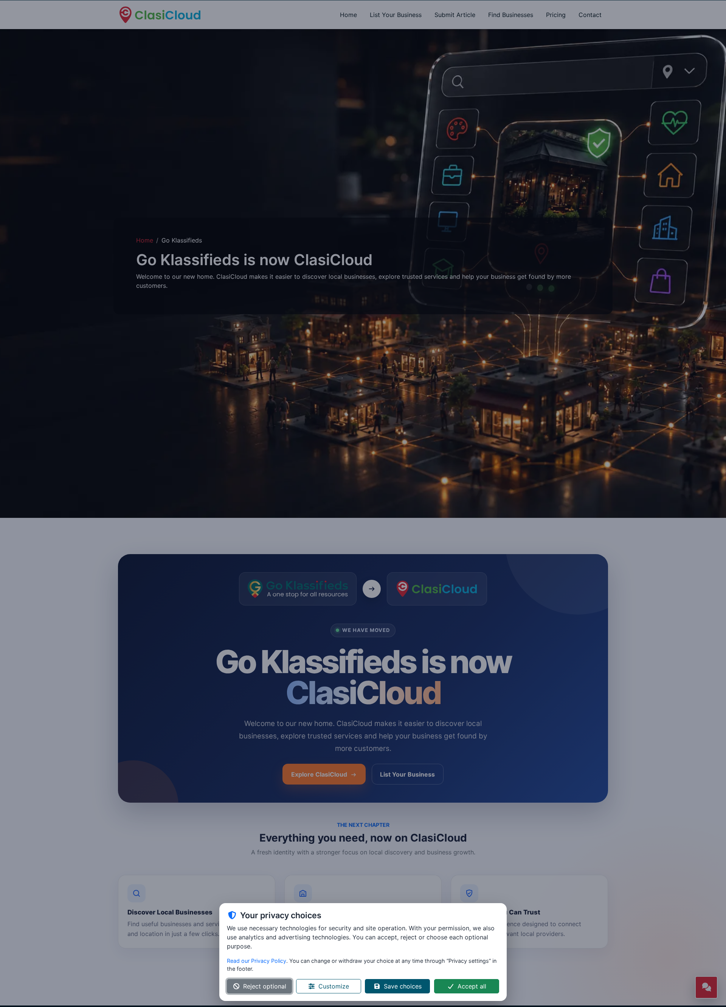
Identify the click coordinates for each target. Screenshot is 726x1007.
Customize (333, 986)
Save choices (403, 986)
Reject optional (264, 986)
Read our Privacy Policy (256, 961)
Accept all (472, 986)
